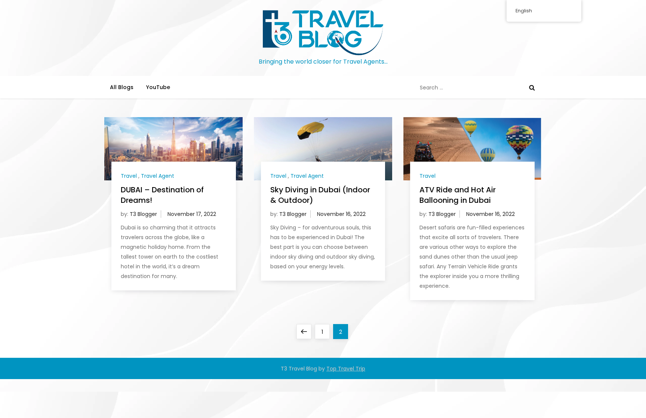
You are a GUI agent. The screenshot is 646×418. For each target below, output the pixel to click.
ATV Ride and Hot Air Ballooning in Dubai (457, 194)
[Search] (532, 87)
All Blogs (121, 87)
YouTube (158, 87)
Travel (129, 176)
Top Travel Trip (345, 368)
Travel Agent (157, 176)
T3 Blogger (143, 214)
